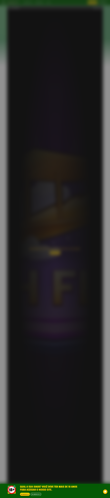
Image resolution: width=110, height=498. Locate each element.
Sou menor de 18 (36, 494)
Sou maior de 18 (25, 494)
